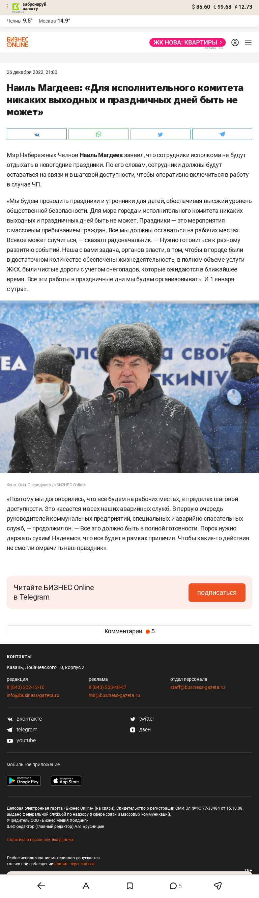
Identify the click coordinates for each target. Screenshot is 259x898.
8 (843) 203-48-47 (107, 687)
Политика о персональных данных (40, 839)
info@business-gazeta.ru (33, 695)
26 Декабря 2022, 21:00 (32, 72)
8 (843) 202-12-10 (26, 687)
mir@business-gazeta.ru (114, 695)
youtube (25, 740)
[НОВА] (185, 42)
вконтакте (28, 719)
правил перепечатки (74, 864)
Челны (14, 21)
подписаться (217, 592)
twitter (146, 719)
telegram (26, 729)
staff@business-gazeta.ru (197, 687)
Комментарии (130, 631)
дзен (144, 729)
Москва (47, 21)
